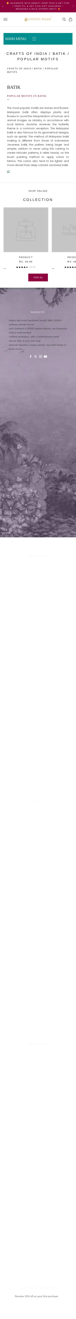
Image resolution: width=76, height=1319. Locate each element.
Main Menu (15, 38)
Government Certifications (38, 1060)
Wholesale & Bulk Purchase (38, 572)
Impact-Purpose (38, 568)
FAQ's (38, 824)
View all (38, 277)
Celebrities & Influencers (38, 1056)
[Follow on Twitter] (35, 356)
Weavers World (38, 585)
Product (26, 257)
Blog (38, 829)
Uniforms (38, 576)
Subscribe (38, 1313)
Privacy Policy (38, 812)
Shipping (38, 816)
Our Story (38, 563)
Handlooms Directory (38, 580)
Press (38, 1051)
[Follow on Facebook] (30, 356)
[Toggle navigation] (34, 38)
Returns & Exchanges (38, 820)
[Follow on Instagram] (40, 356)
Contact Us (38, 807)
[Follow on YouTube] (45, 356)
